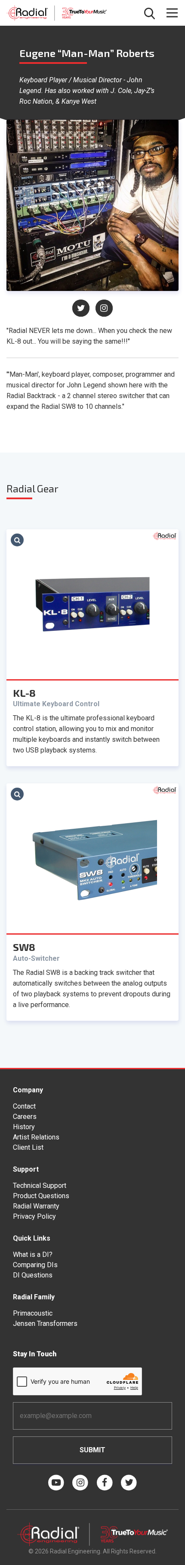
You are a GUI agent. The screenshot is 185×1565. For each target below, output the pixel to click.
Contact (24, 1106)
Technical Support (39, 1185)
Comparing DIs (35, 1265)
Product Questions (41, 1196)
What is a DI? (32, 1254)
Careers (25, 1116)
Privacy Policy (34, 1216)
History (24, 1127)
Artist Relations (36, 1137)
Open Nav (172, 13)
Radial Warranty (36, 1206)
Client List (28, 1147)
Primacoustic (32, 1313)
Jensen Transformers (45, 1323)
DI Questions (32, 1275)
